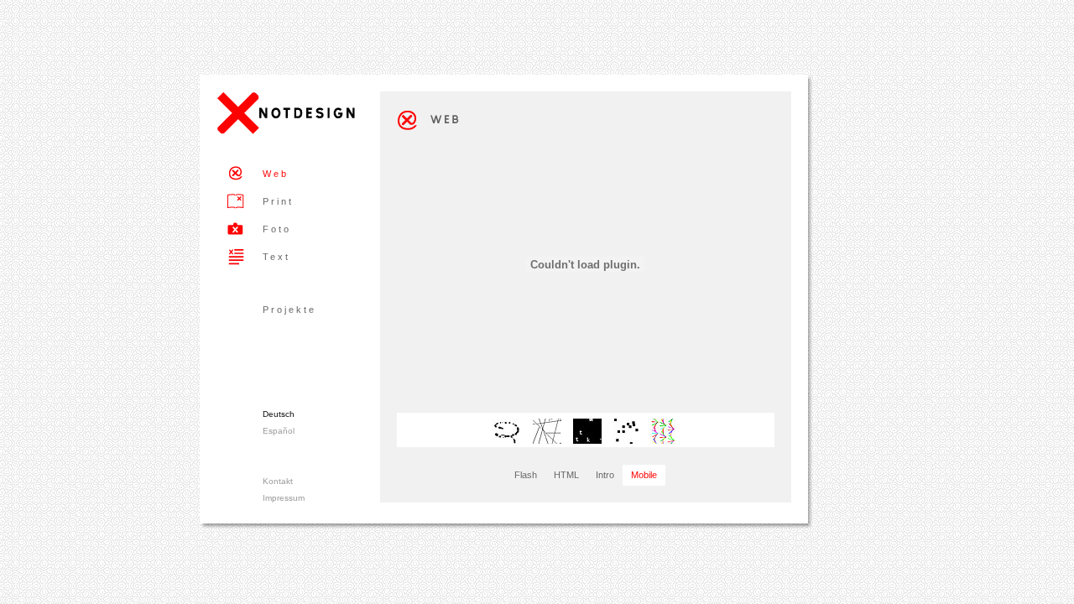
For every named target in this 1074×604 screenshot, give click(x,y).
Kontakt (278, 481)
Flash (525, 475)
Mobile (644, 475)
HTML (566, 475)
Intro (605, 475)
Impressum (284, 497)
